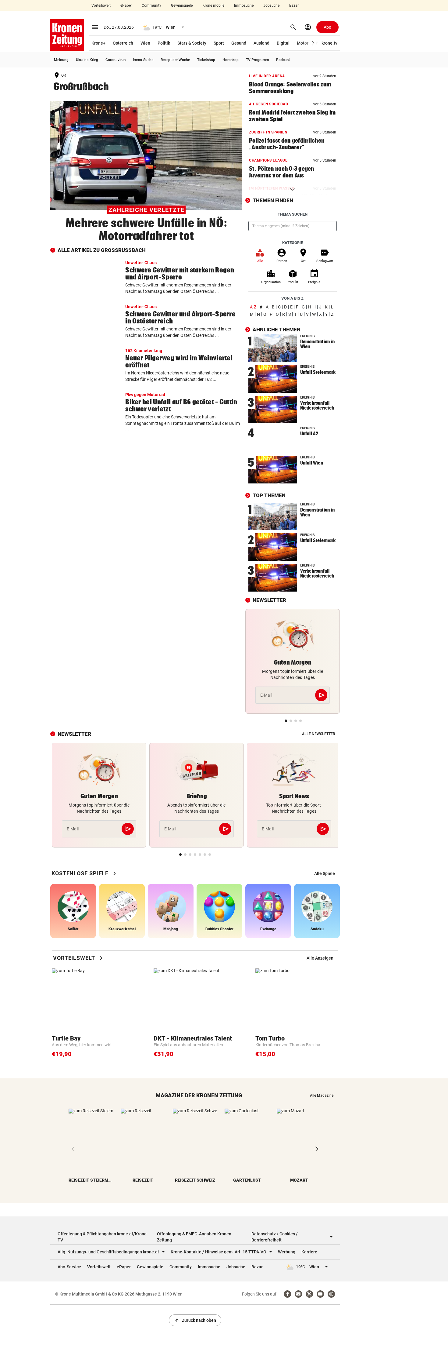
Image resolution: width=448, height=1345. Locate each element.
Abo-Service (69, 1266)
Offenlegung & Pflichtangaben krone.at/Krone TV (102, 1236)
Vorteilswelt (101, 5)
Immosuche (244, 5)
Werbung (286, 1251)
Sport (219, 43)
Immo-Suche (143, 60)
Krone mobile (213, 5)
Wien (145, 43)
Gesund (238, 43)
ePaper (126, 5)
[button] (313, 43)
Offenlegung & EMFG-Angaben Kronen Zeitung (194, 1236)
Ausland (261, 43)
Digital (283, 43)
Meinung (61, 60)
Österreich (123, 43)
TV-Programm (257, 60)
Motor (302, 43)
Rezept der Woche (175, 60)
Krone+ (98, 43)
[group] (324, 873)
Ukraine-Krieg (87, 60)
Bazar (294, 5)
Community (151, 5)
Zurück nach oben (195, 1320)
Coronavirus (115, 60)
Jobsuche (271, 5)
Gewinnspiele (182, 5)
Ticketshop (206, 60)
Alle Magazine (321, 1095)
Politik (164, 43)
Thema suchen (293, 214)
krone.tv (329, 43)
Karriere (309, 1251)
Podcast (283, 60)
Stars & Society (191, 43)
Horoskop (230, 60)
